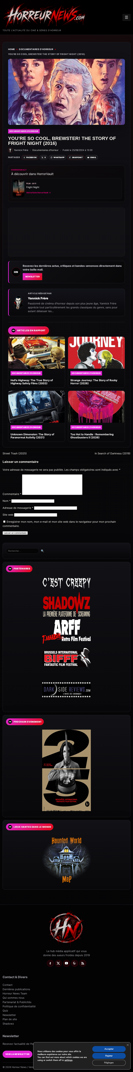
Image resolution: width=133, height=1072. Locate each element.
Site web (8, 514)
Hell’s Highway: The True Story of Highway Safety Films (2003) (32, 382)
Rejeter (109, 1055)
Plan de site (10, 1019)
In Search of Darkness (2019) (112, 453)
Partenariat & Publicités (17, 1002)
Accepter (109, 1048)
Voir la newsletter (17, 1054)
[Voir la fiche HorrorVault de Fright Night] (18, 188)
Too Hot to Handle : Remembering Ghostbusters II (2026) (92, 436)
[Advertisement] (66, 232)
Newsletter (32, 276)
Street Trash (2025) (15, 453)
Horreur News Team (15, 993)
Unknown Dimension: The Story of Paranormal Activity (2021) (32, 436)
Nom (7, 500)
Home (11, 49)
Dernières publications (16, 989)
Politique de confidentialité (19, 1006)
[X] (58, 963)
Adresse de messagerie (18, 507)
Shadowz (8, 1023)
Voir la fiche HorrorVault (38, 192)
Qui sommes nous (13, 997)
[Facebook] (50, 963)
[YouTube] (66, 963)
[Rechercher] (22, 551)
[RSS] (82, 963)
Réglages (109, 1062)
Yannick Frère (38, 298)
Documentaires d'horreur (36, 49)
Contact (7, 984)
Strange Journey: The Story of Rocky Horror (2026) (93, 382)
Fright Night (32, 187)
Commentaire (12, 494)
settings (68, 1060)
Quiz (5, 1010)
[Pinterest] (74, 963)
